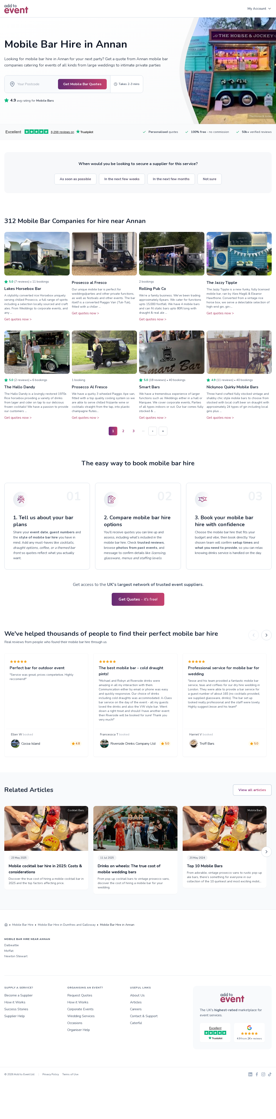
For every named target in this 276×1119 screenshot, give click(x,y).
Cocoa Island (30, 743)
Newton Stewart (15, 956)
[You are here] (6, 925)
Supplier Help (14, 1016)
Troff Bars (207, 743)
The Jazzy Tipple (222, 282)
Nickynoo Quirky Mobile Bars (232, 387)
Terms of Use (70, 1074)
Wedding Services (81, 1016)
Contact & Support (144, 1016)
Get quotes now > (18, 319)
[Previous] (253, 635)
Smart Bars (149, 387)
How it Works (14, 1002)
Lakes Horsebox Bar (22, 288)
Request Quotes (79, 995)
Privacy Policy (50, 1074)
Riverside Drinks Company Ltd (132, 743)
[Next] (266, 635)
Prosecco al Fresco (89, 282)
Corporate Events (80, 1009)
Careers (136, 1009)
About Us (137, 995)
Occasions (74, 1023)
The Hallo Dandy (19, 387)
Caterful (136, 1023)
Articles (136, 1002)
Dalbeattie (11, 945)
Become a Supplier (18, 995)
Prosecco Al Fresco (89, 387)
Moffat (8, 951)
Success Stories (16, 1009)
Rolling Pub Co (152, 288)
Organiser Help (78, 1030)
